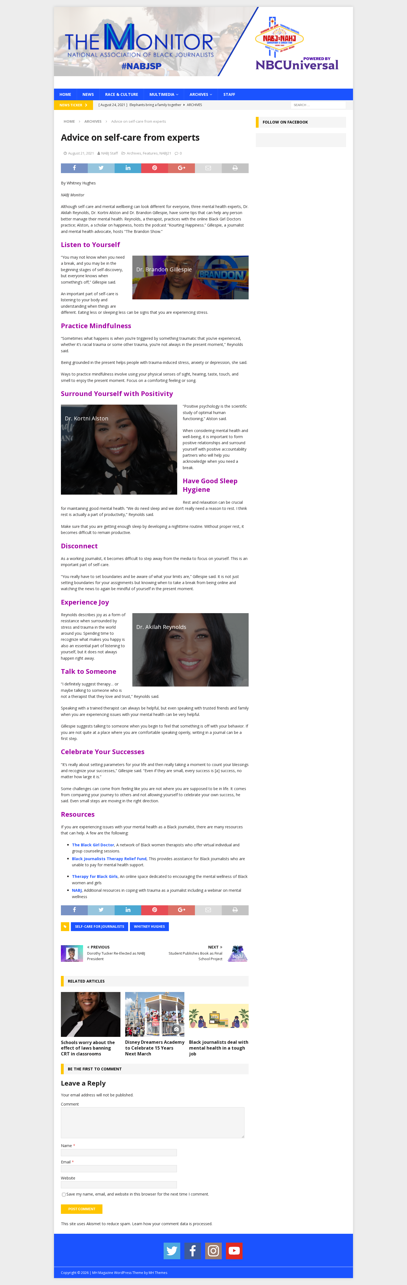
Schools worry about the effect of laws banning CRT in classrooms (88, 1048)
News (88, 94)
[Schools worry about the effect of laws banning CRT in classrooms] (90, 1014)
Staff (229, 94)
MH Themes (158, 1272)
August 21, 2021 (81, 153)
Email (66, 1162)
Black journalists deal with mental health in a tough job (218, 1048)
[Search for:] (318, 104)
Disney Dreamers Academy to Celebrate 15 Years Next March (154, 1048)
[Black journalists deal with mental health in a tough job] (219, 1014)
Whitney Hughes (149, 926)
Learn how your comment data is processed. (172, 1223)
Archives (199, 94)
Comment (70, 1104)
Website (68, 1178)
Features (150, 153)
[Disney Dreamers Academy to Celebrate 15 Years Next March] (155, 1014)
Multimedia (162, 94)
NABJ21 (165, 153)
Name (67, 1145)
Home (65, 94)
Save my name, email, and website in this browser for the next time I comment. (137, 1194)
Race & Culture (121, 94)
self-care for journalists (99, 926)
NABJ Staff (109, 153)
